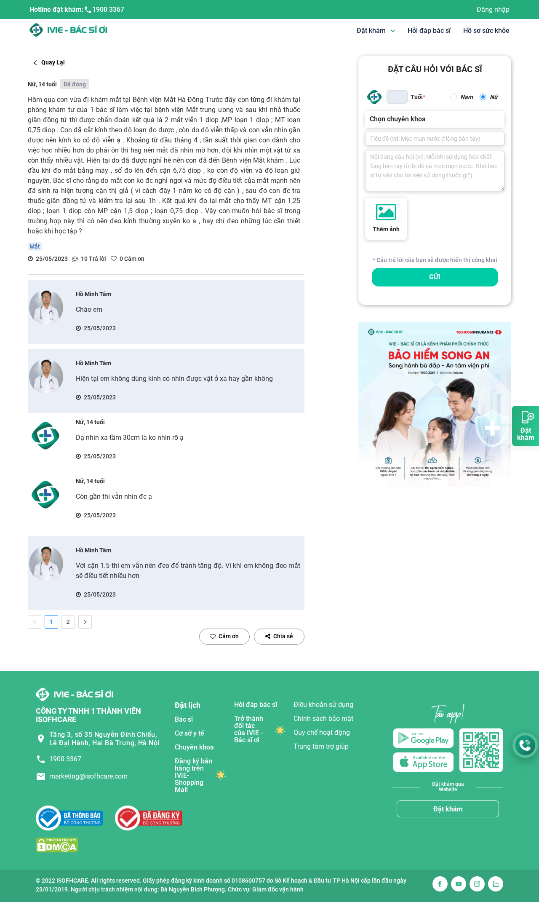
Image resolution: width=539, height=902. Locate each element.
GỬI (434, 277)
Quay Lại (53, 62)
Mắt (34, 246)
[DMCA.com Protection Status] (57, 845)
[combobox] (370, 119)
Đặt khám (448, 809)
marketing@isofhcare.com (88, 776)
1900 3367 (108, 9)
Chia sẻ (283, 636)
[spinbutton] (397, 97)
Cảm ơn (229, 636)
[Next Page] (85, 622)
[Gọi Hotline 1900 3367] (525, 745)
